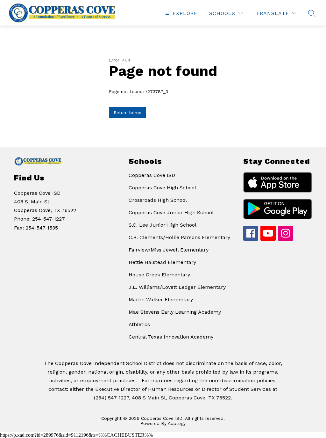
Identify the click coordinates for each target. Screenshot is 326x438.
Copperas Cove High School (162, 188)
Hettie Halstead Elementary (162, 262)
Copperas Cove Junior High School (171, 212)
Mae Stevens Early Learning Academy (175, 312)
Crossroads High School (158, 200)
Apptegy (177, 423)
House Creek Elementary (159, 275)
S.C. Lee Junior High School (162, 225)
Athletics (139, 324)
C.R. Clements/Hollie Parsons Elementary (179, 237)
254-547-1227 (48, 219)
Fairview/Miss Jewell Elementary (169, 250)
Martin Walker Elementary (161, 299)
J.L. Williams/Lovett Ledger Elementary (177, 287)
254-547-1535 (41, 228)
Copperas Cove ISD (152, 175)
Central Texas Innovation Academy (171, 337)
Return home (127, 112)
